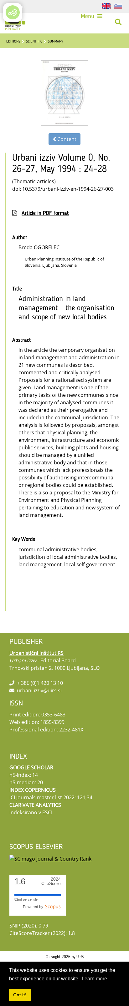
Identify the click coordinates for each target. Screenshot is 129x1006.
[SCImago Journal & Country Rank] (50, 858)
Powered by (34, 907)
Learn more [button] (94, 978)
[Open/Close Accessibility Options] (13, 12)
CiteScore (51, 881)
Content (66, 139)
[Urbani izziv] (15, 22)
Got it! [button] (20, 994)
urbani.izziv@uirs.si (39, 690)
